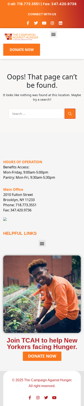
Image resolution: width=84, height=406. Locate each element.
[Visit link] (21, 36)
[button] (53, 34)
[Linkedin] (60, 23)
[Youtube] (44, 23)
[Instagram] (52, 23)
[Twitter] (36, 23)
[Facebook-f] (28, 23)
